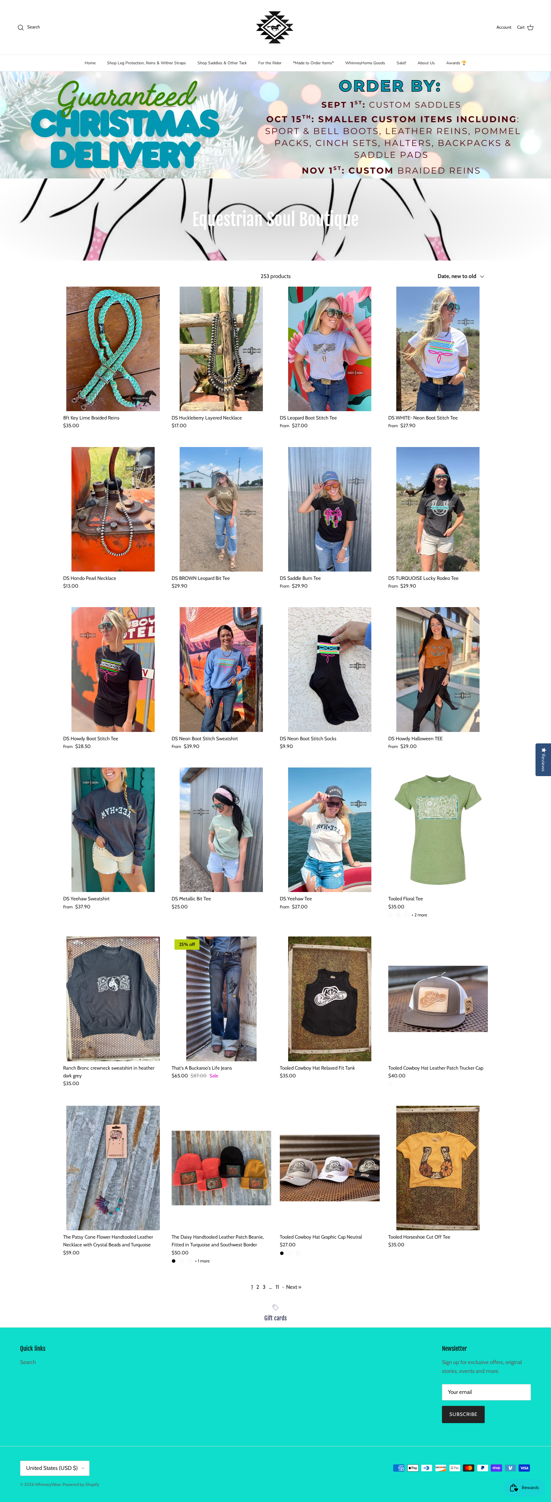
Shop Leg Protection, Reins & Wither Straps (146, 63)
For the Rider (270, 63)
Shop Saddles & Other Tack (222, 63)
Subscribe (463, 1414)
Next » (293, 1287)
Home (90, 63)
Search (28, 1362)
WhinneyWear (48, 1484)
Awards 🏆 (456, 63)
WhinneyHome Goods (365, 63)
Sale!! (401, 63)
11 (277, 1287)
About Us (426, 63)
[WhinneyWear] (275, 27)
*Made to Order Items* (313, 63)
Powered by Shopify (81, 1484)
